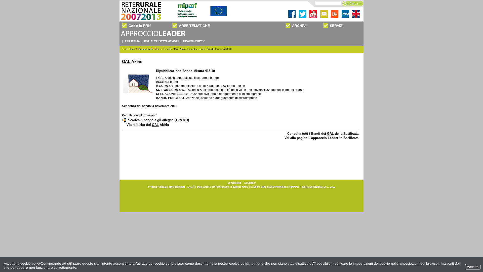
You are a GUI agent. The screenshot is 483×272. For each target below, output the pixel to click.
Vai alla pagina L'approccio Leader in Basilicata (321, 138)
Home (132, 49)
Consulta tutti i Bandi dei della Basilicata (322, 133)
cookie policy (30, 263)
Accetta (473, 267)
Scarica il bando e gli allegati (158, 120)
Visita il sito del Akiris (148, 125)
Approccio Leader (148, 49)
